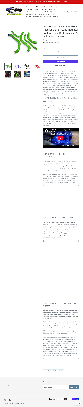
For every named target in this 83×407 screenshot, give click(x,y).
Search (20, 386)
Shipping (45, 42)
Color (44, 48)
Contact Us (7, 386)
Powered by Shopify (19, 403)
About (14, 386)
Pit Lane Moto (11, 403)
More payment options (60, 65)
